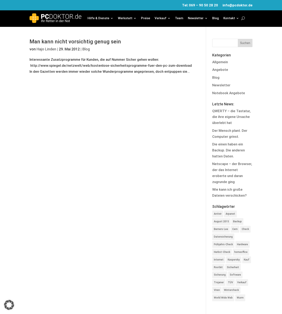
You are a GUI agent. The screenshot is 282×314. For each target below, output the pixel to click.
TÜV (230, 282)
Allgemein (220, 62)
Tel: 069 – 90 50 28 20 (200, 5)
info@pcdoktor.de (237, 5)
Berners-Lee (221, 229)
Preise (145, 18)
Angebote (220, 70)
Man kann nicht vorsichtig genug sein (75, 41)
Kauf (246, 259)
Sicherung (220, 274)
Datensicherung (223, 236)
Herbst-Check (222, 252)
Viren (217, 290)
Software (235, 274)
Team (179, 18)
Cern (235, 229)
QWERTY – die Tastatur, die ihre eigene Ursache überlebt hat (231, 117)
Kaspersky (234, 259)
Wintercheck (231, 290)
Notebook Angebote (228, 93)
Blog (215, 18)
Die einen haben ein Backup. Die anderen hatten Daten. (228, 150)
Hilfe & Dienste (98, 18)
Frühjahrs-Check (223, 244)
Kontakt (229, 18)
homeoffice (241, 252)
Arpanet (230, 213)
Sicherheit (233, 267)
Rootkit (218, 267)
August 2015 (221, 221)
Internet (219, 259)
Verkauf (160, 18)
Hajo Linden (46, 49)
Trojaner (219, 282)
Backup (237, 221)
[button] (9, 305)
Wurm (240, 297)
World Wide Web (223, 297)
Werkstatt (125, 18)
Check (245, 229)
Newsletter (196, 18)
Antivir (218, 213)
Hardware (242, 244)
